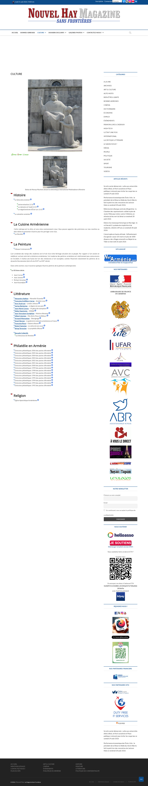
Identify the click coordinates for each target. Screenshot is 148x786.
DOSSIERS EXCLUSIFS (56, 32)
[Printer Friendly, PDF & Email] (20, 154)
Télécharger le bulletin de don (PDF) (120, 547)
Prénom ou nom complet (112, 495)
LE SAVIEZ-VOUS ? (110, 144)
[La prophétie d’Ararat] (43, 328)
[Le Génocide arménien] (31, 200)
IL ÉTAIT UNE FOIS (110, 132)
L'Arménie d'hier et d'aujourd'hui (120, 263)
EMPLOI (107, 117)
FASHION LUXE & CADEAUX (114, 124)
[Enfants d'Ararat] (40, 323)
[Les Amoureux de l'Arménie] (35, 336)
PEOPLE (107, 152)
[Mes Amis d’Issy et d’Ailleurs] (47, 316)
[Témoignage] (40, 318)
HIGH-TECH (108, 128)
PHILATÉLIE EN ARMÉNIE (52, 771)
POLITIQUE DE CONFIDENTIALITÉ (87, 771)
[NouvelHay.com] (13, 2)
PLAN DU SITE (15, 771)
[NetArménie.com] (120, 256)
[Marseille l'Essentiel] (44, 298)
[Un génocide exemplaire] (47, 308)
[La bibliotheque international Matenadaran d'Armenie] (55, 172)
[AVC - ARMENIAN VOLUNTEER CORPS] (120, 370)
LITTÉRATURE (80, 769)
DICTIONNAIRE (109, 109)
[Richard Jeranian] (27, 280)
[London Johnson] (39, 303)
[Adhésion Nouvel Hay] (121, 533)
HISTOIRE (79, 764)
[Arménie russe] (46, 301)
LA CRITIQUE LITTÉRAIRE (113, 140)
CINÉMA (107, 105)
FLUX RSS (121, 723)
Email (105, 503)
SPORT (106, 163)
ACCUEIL (15, 32)
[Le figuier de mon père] (45, 306)
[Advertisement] (74, 51)
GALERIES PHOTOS (75, 32)
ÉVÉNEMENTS (109, 121)
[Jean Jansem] (24, 277)
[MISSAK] (35, 311)
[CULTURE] (55, 115)
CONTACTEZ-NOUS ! (94, 32)
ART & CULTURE (110, 89)
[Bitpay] (120, 593)
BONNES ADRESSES (27, 32)
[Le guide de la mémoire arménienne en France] (58, 321)
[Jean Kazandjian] (26, 282)
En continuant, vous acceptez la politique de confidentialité (119, 512)
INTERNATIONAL (110, 136)
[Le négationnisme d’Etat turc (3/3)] (43, 209)
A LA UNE (107, 82)
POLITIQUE (108, 156)
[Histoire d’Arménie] (49, 313)
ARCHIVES (108, 86)
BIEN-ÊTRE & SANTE (111, 97)
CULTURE (40, 32)
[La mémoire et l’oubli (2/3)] (37, 207)
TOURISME (108, 167)
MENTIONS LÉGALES (18, 766)
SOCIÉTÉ (107, 160)
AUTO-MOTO (109, 93)
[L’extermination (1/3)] (34, 204)
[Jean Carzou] (23, 275)
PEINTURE (79, 766)
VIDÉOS (107, 171)
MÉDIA (106, 148)
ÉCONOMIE (108, 113)
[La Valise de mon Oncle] (44, 326)
